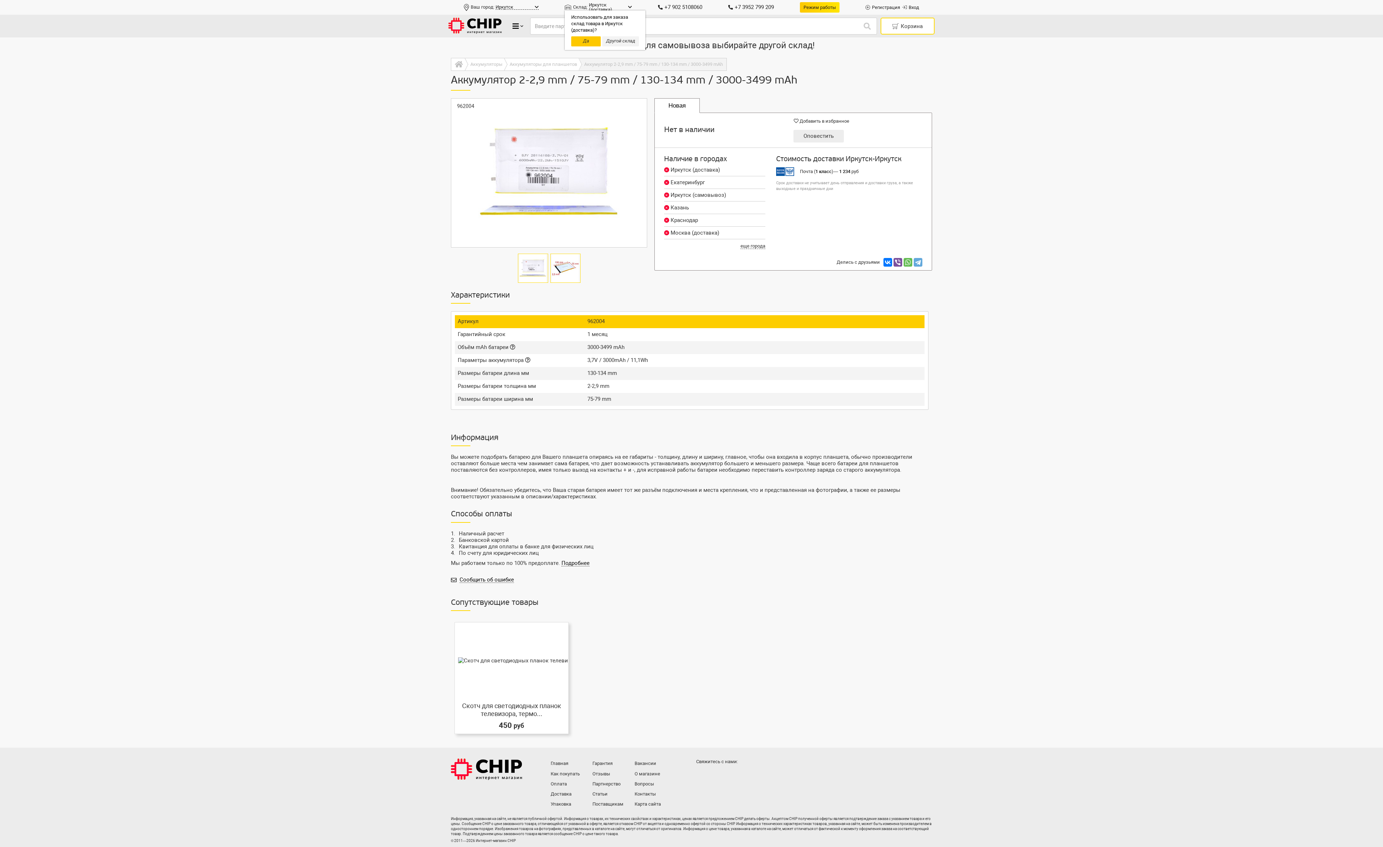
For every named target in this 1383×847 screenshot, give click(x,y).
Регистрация (886, 7)
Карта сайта (648, 804)
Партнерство (606, 784)
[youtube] (732, 776)
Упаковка (561, 804)
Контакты (645, 794)
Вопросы (644, 784)
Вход (914, 7)
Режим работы (820, 7)
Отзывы (601, 773)
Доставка (561, 794)
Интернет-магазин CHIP (486, 769)
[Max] (703, 776)
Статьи (600, 794)
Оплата (559, 784)
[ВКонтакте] (887, 262)
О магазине (647, 773)
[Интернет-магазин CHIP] (475, 26)
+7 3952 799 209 (754, 7)
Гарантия (602, 763)
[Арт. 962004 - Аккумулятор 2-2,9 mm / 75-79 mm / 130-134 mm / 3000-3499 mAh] (549, 172)
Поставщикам (607, 804)
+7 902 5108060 (683, 7)
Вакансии (645, 763)
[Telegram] (918, 262)
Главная (559, 763)
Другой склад (620, 41)
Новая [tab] (677, 105)
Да (586, 41)
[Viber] (898, 262)
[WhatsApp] (908, 262)
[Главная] (458, 64)
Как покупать (565, 773)
